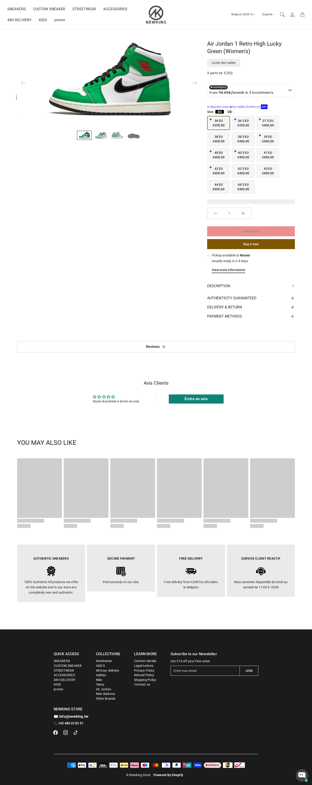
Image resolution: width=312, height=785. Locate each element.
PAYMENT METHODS (224, 316)
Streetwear (104, 661)
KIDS (43, 20)
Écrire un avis (196, 399)
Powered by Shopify (168, 775)
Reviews (153, 346)
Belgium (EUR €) (242, 14)
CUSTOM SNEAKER (49, 9)
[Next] (194, 83)
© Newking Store (138, 775)
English (267, 14)
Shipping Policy (145, 680)
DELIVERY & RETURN (224, 307)
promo (59, 20)
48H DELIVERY (19, 20)
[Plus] (243, 213)
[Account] (292, 15)
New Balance (105, 694)
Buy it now (251, 244)
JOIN (249, 671)
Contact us (142, 684)
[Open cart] (302, 15)
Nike (99, 680)
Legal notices (143, 666)
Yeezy (100, 684)
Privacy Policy (144, 670)
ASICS (100, 666)
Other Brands (106, 698)
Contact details (145, 661)
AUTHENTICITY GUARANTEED (231, 298)
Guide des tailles (223, 63)
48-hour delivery (107, 670)
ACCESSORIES (115, 9)
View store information (228, 270)
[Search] (282, 15)
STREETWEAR (84, 9)
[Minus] (215, 213)
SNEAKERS (16, 9)
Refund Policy (144, 675)
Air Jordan (103, 689)
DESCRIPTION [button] (218, 286)
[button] (55, 733)
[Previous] (24, 83)
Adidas (101, 675)
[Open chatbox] (302, 775)
